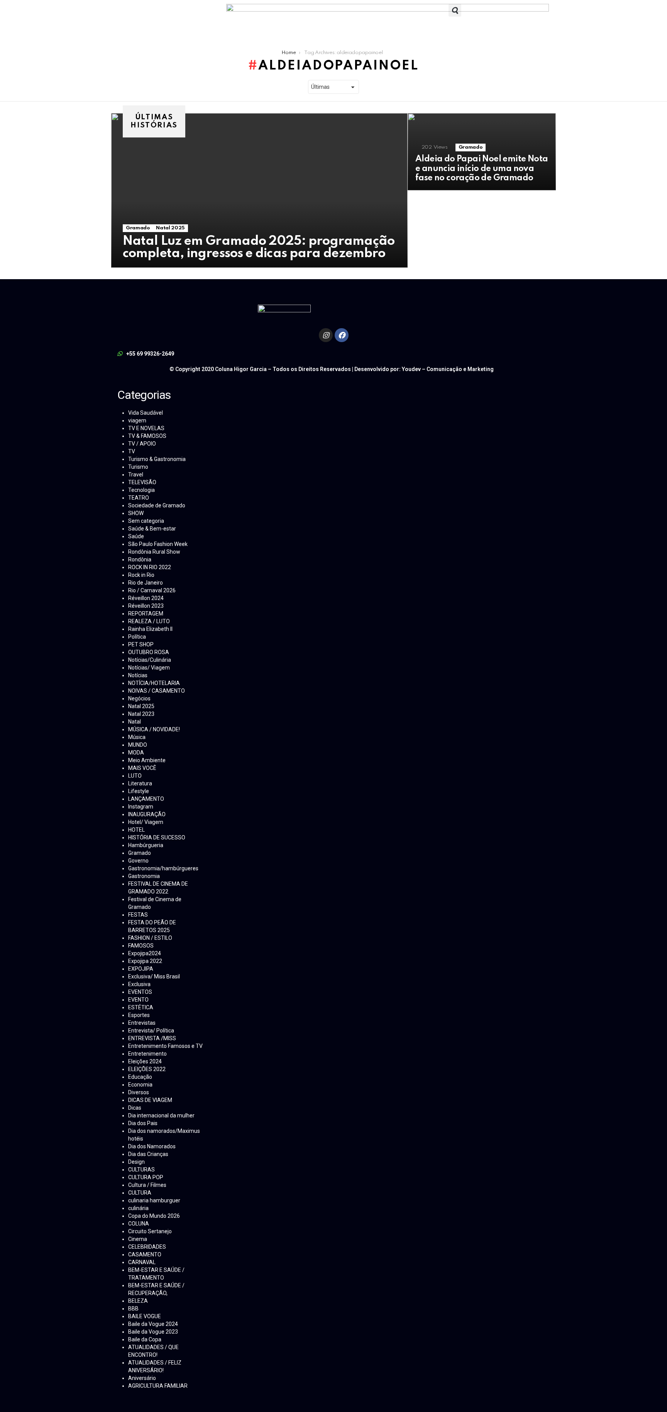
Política (137, 637)
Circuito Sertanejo (150, 1231)
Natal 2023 (141, 714)
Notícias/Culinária (149, 660)
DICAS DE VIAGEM (150, 1100)
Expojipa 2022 (145, 961)
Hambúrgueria (145, 845)
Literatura (140, 783)
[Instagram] (326, 335)
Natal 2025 (170, 228)
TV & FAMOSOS (147, 436)
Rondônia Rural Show (154, 552)
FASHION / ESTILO (150, 938)
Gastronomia (144, 876)
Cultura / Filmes (147, 1185)
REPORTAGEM (145, 613)
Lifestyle (138, 791)
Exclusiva (139, 984)
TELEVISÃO (142, 482)
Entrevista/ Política (151, 1030)
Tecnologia (141, 490)
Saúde (136, 536)
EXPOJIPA (140, 969)
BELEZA (138, 1301)
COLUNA (138, 1223)
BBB (133, 1308)
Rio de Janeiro (145, 583)
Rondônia (139, 559)
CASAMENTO (144, 1254)
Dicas (134, 1108)
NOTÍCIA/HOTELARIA (154, 683)
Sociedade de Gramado (156, 505)
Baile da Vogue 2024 (153, 1324)
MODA (136, 752)
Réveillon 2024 (146, 598)
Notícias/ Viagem (149, 667)
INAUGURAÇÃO (147, 814)
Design (136, 1162)
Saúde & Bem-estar (152, 528)
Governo (138, 861)
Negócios (139, 698)
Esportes (139, 1015)
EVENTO (138, 1000)
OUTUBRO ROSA (148, 652)
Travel (135, 474)
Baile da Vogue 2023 (153, 1332)
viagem (137, 420)
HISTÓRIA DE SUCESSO (156, 837)
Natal (134, 722)
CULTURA (139, 1193)
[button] (455, 10)
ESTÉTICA (140, 1007)
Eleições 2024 (145, 1061)
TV (131, 451)
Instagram (140, 806)
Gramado (138, 228)
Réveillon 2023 (146, 606)
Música (137, 737)
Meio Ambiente (147, 760)
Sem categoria (146, 521)
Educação (140, 1077)
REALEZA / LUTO (149, 621)
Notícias (137, 675)
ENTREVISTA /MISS (152, 1038)
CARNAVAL (142, 1262)
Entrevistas (142, 1023)
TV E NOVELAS (146, 428)
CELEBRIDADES (147, 1247)
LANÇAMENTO (146, 799)
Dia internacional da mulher (161, 1115)
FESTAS (138, 915)
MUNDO (137, 745)
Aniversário (142, 1378)
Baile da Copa (144, 1339)
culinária (138, 1208)
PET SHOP (141, 644)
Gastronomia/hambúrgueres (163, 868)
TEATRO (138, 498)
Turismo (138, 467)
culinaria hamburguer (154, 1200)
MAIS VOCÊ (142, 768)
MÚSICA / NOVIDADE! (154, 729)
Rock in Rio (141, 575)
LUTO (135, 776)
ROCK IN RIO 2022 (149, 567)
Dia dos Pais (142, 1123)
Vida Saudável (145, 413)
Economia (140, 1084)
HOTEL (136, 830)
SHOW (136, 513)
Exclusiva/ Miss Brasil (154, 976)
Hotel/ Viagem (145, 822)
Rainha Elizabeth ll (150, 629)
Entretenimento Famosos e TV (165, 1046)
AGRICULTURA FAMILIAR (158, 1386)
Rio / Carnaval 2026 (152, 590)
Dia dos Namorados (152, 1146)
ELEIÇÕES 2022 (147, 1069)
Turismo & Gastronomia (157, 459)
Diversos (138, 1092)
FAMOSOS (141, 945)
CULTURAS (141, 1169)
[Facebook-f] (342, 335)
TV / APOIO (142, 444)
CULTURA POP (145, 1177)
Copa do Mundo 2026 (154, 1216)
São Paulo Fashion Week (158, 544)
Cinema (137, 1239)
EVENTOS (140, 992)
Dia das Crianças (148, 1154)
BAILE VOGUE (144, 1316)
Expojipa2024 (144, 953)
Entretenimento (147, 1054)
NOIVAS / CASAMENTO (156, 691)
